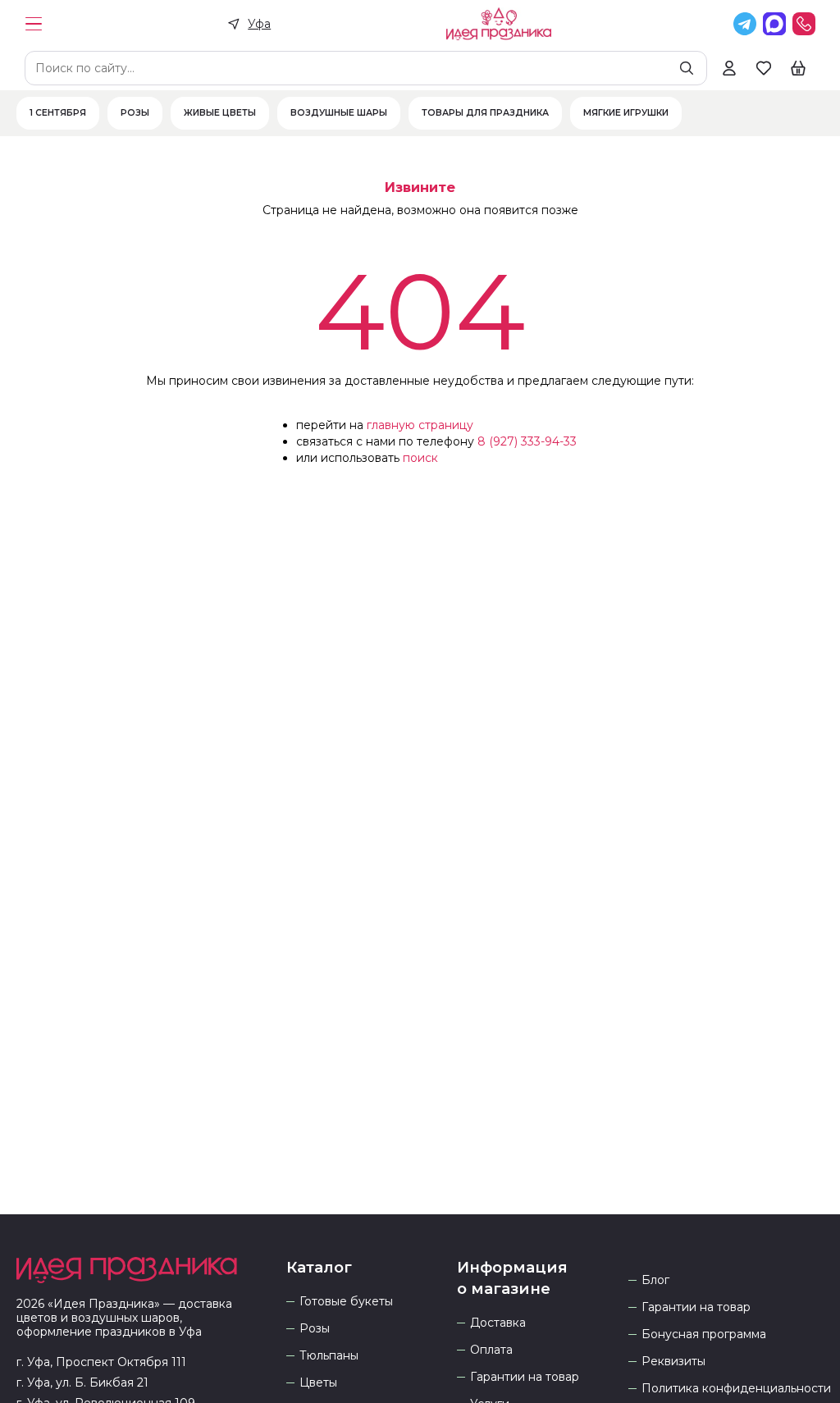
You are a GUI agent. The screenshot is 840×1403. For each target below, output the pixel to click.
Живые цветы (220, 113)
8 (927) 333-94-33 (527, 441)
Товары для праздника (485, 113)
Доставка (498, 1323)
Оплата (491, 1350)
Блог (655, 1280)
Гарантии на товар (524, 1377)
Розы (135, 113)
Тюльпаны (328, 1356)
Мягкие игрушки (626, 113)
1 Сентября (58, 113)
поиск (420, 457)
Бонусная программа (703, 1334)
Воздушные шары (338, 113)
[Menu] (33, 24)
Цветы (318, 1383)
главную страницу (420, 425)
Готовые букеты (346, 1302)
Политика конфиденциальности (736, 1389)
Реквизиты (673, 1362)
